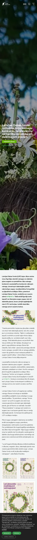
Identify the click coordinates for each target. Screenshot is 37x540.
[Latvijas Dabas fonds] (6, 4)
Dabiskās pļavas (9, 141)
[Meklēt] (29, 4)
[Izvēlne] (33, 4)
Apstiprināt (7, 533)
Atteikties (16, 533)
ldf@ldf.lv (10, 296)
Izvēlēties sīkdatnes (9, 536)
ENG (24, 4)
